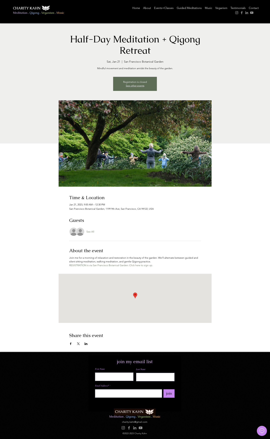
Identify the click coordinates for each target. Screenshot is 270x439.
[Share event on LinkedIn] (86, 343)
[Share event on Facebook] (70, 343)
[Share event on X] (78, 343)
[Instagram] (237, 13)
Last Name (140, 369)
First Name (100, 369)
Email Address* (102, 386)
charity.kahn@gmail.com (134, 421)
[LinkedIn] (247, 13)
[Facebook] (242, 13)
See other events (135, 85)
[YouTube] (252, 13)
